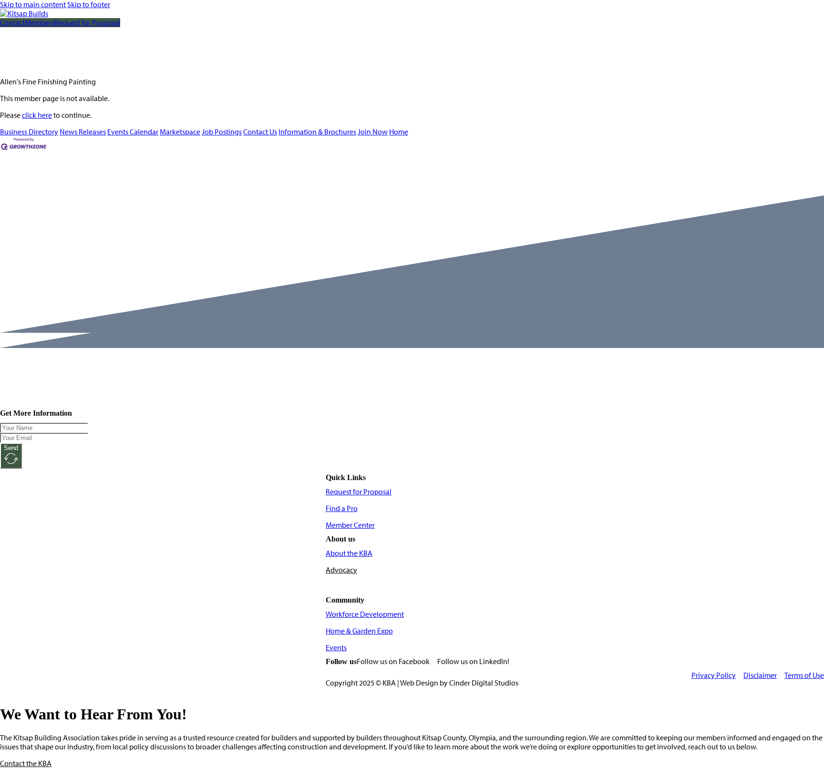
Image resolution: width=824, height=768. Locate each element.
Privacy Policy (713, 675)
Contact (12, 22)
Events (336, 647)
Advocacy (341, 569)
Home (398, 131)
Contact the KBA (26, 763)
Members (39, 22)
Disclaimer (760, 675)
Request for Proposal (87, 22)
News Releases (83, 131)
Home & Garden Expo (359, 630)
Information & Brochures (317, 131)
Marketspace (180, 131)
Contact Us (260, 131)
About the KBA (349, 553)
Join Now (373, 131)
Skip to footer (88, 4)
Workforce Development (365, 614)
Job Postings (222, 131)
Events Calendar (132, 131)
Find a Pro (342, 508)
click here (37, 115)
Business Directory (29, 131)
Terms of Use (804, 675)
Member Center (350, 525)
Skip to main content (33, 4)
